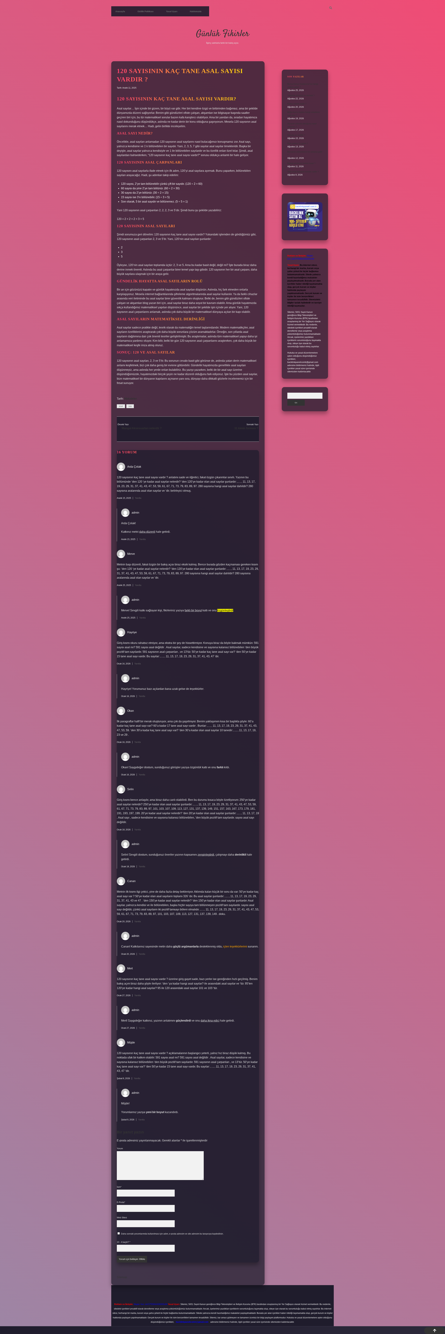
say (130, 406)
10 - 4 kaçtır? (123, 1242)
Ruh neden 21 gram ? (297, 143)
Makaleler (130, 398)
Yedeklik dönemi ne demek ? (301, 95)
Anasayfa (120, 11)
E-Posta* (121, 1202)
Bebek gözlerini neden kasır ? (301, 163)
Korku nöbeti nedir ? (296, 104)
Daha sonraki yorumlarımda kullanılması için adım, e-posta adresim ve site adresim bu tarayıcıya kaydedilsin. (172, 1234)
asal (121, 406)
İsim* (119, 1187)
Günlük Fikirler (222, 34)
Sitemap (122, 1277)
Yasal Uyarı (171, 11)
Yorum (120, 1148)
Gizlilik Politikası (145, 11)
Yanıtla (138, 498)
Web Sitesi (122, 1217)
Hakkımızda (195, 11)
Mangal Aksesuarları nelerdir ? (142, 428)
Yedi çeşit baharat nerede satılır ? (303, 171)
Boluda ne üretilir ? (296, 135)
